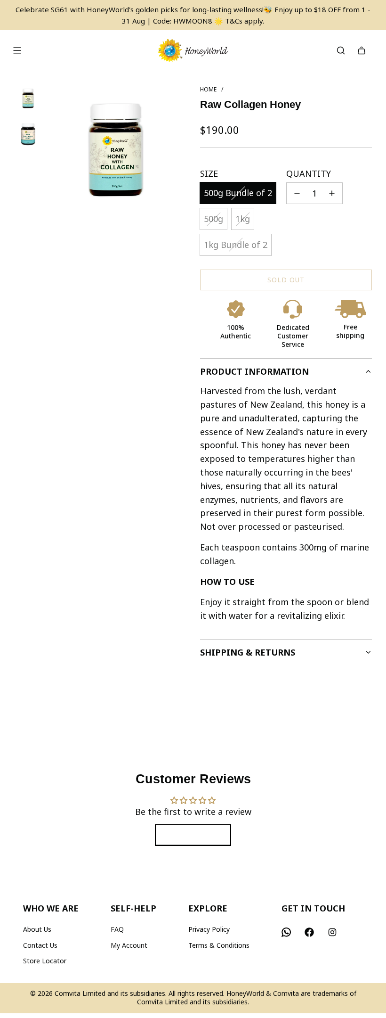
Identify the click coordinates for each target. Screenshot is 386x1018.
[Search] (340, 50)
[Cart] (361, 50)
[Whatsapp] (286, 932)
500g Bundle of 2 (238, 192)
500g (213, 218)
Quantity (308, 173)
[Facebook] (309, 932)
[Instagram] (332, 932)
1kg (242, 218)
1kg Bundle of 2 (235, 244)
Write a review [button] (193, 835)
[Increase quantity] (332, 193)
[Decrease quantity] (297, 193)
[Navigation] (17, 50)
